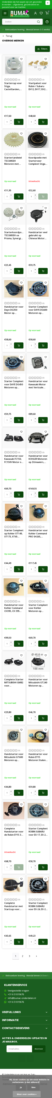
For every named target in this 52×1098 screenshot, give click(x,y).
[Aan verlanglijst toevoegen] (21, 59)
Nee (33, 1087)
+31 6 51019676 (16, 994)
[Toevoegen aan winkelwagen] (18, 122)
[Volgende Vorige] (36, 956)
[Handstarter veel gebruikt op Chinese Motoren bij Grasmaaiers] (38, 214)
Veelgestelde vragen (18, 990)
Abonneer (39, 1049)
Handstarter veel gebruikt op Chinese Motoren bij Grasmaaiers (38, 236)
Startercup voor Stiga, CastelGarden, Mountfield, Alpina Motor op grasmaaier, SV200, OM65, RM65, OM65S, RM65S (13, 87)
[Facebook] (21, 1058)
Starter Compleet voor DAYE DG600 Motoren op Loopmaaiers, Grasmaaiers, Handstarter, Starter (38, 310)
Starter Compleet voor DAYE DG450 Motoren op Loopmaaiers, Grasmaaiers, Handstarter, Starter (13, 385)
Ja (21, 1087)
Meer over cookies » (26, 1094)
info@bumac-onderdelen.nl (22, 998)
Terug (9, 35)
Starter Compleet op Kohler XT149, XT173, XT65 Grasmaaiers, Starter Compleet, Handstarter (13, 534)
